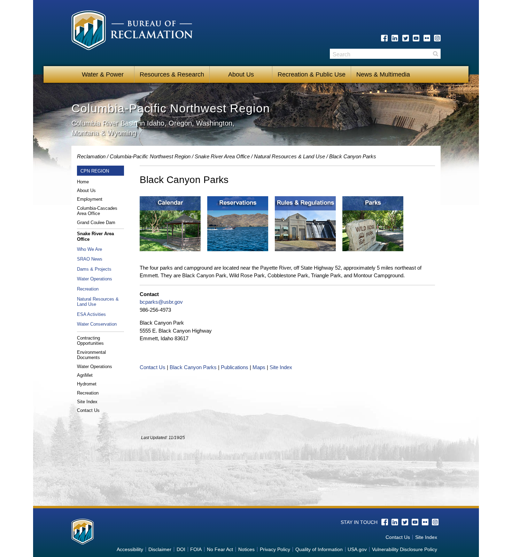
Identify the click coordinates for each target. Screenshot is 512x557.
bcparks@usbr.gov (161, 302)
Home (83, 181)
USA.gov (357, 549)
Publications (234, 367)
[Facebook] (384, 38)
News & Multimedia (383, 74)
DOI (181, 549)
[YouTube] (416, 38)
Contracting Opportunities (90, 340)
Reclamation (91, 156)
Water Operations (94, 278)
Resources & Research (172, 74)
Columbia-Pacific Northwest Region (150, 156)
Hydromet (86, 384)
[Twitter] (405, 38)
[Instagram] (437, 38)
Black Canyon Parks (193, 367)
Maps (259, 367)
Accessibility (130, 549)
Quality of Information (319, 549)
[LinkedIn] (394, 38)
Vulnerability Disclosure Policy (404, 549)
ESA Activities (91, 314)
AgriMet (85, 375)
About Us (241, 74)
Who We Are (89, 249)
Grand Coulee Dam (96, 222)
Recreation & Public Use (312, 74)
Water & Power (103, 74)
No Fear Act (220, 549)
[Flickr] (427, 38)
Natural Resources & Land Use (289, 156)
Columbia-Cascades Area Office (97, 211)
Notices (246, 549)
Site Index (87, 401)
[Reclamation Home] (134, 34)
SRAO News (89, 259)
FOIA (196, 549)
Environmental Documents (91, 355)
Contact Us (88, 410)
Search (435, 54)
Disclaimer (159, 549)
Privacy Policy (275, 549)
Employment (89, 199)
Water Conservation (97, 324)
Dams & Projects (94, 269)
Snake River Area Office (222, 156)
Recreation (88, 289)
